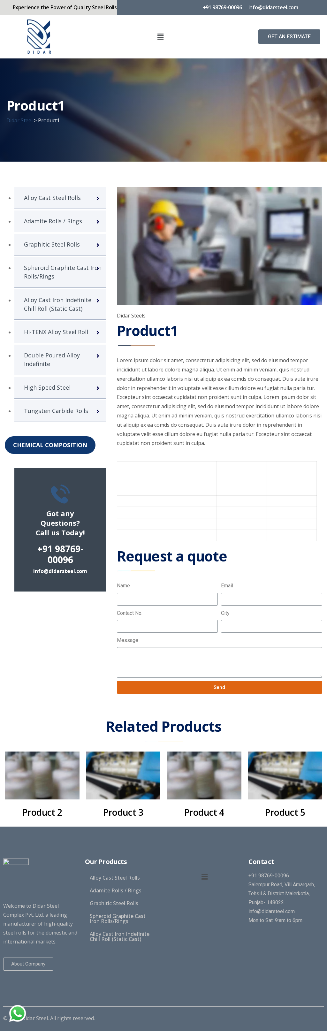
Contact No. (129, 613)
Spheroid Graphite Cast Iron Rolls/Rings (63, 272)
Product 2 (42, 812)
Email (227, 586)
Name (123, 586)
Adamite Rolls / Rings (53, 221)
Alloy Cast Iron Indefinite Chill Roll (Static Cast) (57, 304)
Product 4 (204, 812)
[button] (289, 36)
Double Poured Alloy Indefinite (52, 359)
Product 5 (285, 812)
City (225, 613)
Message (127, 640)
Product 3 (123, 812)
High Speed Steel (47, 387)
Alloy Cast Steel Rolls (52, 198)
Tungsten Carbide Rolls (56, 411)
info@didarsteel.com (60, 571)
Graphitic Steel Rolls (52, 244)
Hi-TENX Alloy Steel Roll (56, 332)
